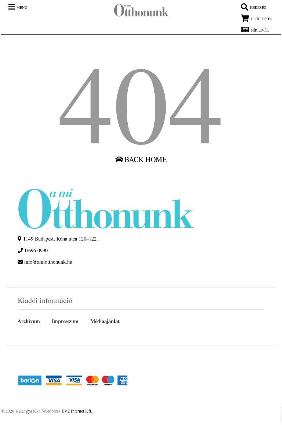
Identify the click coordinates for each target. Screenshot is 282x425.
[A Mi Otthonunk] (137, 12)
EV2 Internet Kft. (77, 411)
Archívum (29, 321)
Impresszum (65, 321)
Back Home (145, 159)
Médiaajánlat (105, 321)
